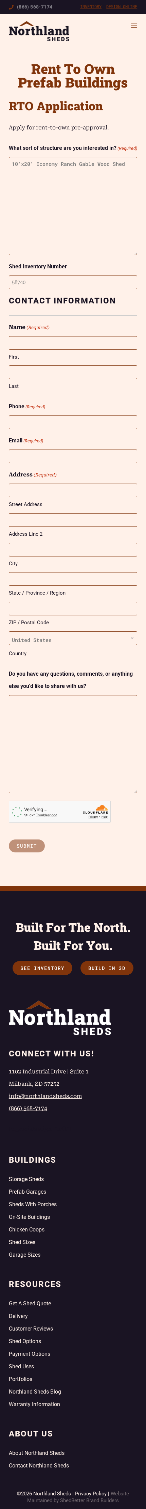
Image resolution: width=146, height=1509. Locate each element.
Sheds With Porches (33, 1204)
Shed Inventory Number (38, 266)
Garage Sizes (24, 1255)
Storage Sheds (26, 1179)
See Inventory (42, 968)
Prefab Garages (27, 1192)
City (13, 564)
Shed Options (25, 1341)
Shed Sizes (22, 1242)
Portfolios (20, 1379)
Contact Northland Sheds (39, 1465)
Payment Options (29, 1354)
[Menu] (134, 25)
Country (17, 653)
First (14, 357)
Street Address (25, 504)
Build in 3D (107, 968)
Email (26, 440)
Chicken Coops (26, 1229)
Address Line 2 (25, 534)
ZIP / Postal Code (29, 622)
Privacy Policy (91, 1494)
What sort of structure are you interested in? (73, 148)
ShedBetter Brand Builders (89, 1500)
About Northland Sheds (37, 1453)
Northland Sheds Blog (35, 1391)
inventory (91, 6)
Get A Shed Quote (30, 1303)
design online (121, 6)
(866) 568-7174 (35, 7)
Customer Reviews (31, 1328)
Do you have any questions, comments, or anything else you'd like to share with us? (71, 680)
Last (14, 386)
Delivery (18, 1316)
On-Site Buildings (29, 1217)
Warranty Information (34, 1404)
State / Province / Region (37, 593)
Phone (27, 406)
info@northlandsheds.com (45, 1096)
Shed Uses (21, 1366)
